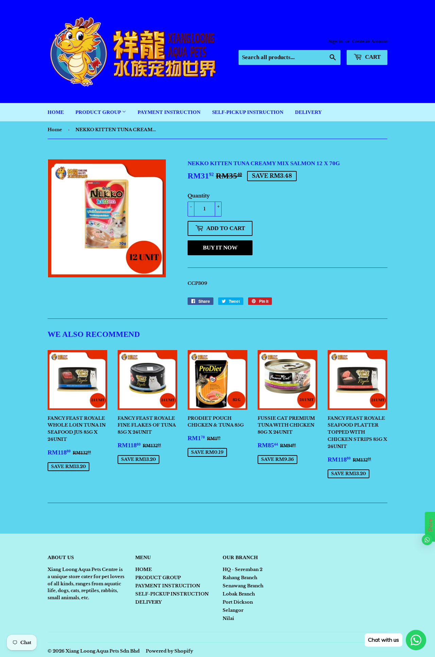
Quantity (199, 196)
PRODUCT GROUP (98, 112)
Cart (372, 57)
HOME (56, 112)
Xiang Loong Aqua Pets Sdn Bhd (103, 651)
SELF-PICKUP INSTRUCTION (247, 112)
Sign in (336, 41)
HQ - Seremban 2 (242, 569)
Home (55, 130)
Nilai (228, 618)
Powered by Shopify (169, 651)
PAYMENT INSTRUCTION (169, 112)
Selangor (233, 610)
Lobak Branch (239, 594)
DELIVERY (308, 112)
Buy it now (220, 247)
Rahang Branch (240, 578)
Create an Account (369, 41)
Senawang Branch (243, 586)
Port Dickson (238, 602)
